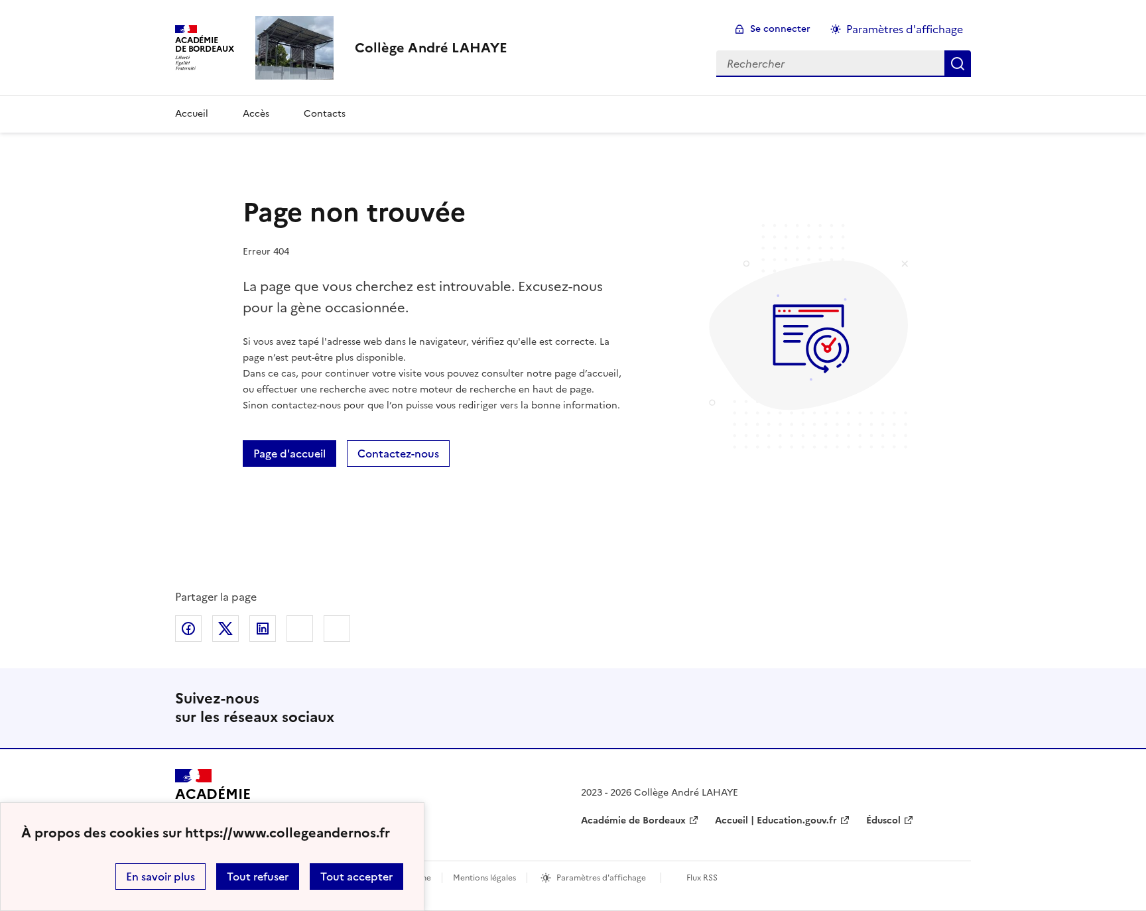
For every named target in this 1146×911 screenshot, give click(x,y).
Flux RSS (702, 878)
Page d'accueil (289, 453)
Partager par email (299, 628)
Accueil (191, 114)
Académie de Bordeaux (633, 820)
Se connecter (780, 29)
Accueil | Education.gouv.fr (776, 820)
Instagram (912, 708)
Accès (256, 114)
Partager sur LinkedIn (262, 628)
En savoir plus (160, 876)
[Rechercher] (957, 63)
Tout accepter (356, 876)
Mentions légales (484, 878)
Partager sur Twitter (225, 628)
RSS (955, 708)
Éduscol (883, 820)
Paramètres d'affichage (904, 29)
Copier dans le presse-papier (337, 628)
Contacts (325, 114)
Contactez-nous (398, 453)
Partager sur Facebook (188, 628)
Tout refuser (257, 876)
